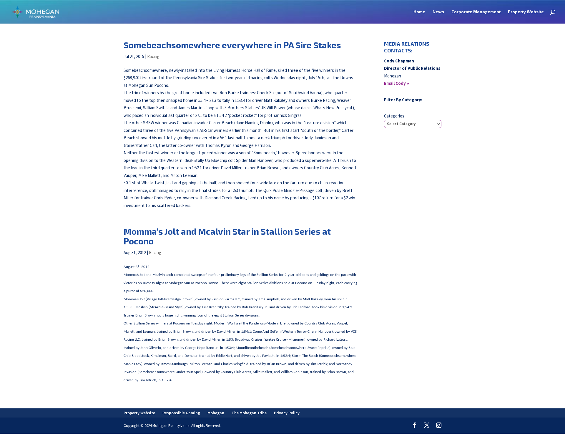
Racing (153, 56)
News (438, 12)
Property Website (526, 12)
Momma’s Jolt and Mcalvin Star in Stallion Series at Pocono (227, 236)
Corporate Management (476, 12)
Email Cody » (396, 83)
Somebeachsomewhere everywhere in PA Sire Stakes (232, 45)
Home (419, 12)
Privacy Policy (287, 412)
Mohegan (215, 412)
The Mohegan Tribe (249, 412)
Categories (394, 116)
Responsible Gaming (181, 412)
